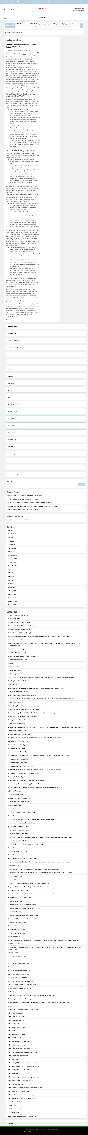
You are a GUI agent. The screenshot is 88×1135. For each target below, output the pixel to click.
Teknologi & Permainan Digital (16, 1045)
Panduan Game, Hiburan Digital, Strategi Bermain (22, 823)
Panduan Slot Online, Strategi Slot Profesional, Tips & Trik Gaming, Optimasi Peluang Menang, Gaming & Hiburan (40, 872)
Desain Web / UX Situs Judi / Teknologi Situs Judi (22, 656)
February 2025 (12, 591)
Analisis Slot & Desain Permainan (17, 640)
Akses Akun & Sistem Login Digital (18, 615)
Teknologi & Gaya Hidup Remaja (17, 1024)
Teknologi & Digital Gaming (16, 1020)
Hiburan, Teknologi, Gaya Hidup (17, 730)
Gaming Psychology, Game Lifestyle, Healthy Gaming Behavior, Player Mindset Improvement (34, 713)
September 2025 (12, 566)
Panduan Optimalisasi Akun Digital (18, 833)
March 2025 (11, 587)
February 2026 (12, 548)
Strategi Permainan (13, 1006)
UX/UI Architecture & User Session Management (22, 1116)
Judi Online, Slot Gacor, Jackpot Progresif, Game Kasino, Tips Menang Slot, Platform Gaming (34, 738)
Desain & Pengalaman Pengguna (17, 649)
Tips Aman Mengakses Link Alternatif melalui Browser (24, 499)
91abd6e (9, 50)
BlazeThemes (28, 1131)
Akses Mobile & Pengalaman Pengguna (19, 622)
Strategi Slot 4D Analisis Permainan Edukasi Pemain (23, 1009)
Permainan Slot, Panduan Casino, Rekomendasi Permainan (25, 919)
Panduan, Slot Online (14, 880)
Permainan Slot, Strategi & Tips (17, 922)
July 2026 (10, 530)
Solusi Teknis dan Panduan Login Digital (19, 988)
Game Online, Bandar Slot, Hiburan (18, 691)
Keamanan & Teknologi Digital (16, 748)
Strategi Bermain (13, 992)
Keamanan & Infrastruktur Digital (17, 745)
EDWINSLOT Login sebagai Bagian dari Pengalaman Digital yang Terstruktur (40, 24)
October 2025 (12, 562)
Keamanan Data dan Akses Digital (17, 762)
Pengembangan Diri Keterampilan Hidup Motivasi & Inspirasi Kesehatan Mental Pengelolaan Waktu (36, 894)
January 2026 (12, 551)
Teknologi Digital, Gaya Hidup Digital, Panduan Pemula (23, 1063)
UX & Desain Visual (13, 1112)
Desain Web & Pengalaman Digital (17, 659)
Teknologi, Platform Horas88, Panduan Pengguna (22, 1098)
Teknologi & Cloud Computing (16, 1016)
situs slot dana (12, 432)
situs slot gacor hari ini (14, 348)
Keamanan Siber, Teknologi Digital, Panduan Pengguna (23, 773)
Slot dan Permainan (13, 953)
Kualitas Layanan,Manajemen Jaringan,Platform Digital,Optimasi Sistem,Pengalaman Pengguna (35, 787)
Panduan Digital (12, 816)
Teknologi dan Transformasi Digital (18, 1055)
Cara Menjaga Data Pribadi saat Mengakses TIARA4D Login (25, 495)
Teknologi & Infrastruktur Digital (17, 1027)
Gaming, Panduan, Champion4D (17, 723)
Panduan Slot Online (14, 865)
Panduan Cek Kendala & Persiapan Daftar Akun (21, 812)
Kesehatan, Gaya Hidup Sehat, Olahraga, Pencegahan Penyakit (25, 784)
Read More (8, 319)
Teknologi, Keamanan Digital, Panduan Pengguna (22, 1095)
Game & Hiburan (12, 684)
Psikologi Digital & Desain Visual (17, 929)
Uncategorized (12, 1105)
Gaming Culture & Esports (15, 702)
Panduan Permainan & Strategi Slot (18, 851)
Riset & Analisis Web (14, 936)
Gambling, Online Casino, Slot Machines (19, 681)
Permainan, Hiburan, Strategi (16, 926)
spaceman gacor (13, 454)
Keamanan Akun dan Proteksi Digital (18, 752)
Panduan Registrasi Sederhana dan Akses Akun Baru (23, 858)
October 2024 (12, 605)
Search (9, 481)
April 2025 (11, 583)
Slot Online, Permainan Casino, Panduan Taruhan (22, 984)
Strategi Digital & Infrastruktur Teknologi (19, 999)
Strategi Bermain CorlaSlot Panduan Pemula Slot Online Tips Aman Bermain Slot (31, 995)
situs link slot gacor (13, 341)
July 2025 (10, 573)
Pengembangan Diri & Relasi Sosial (18, 890)
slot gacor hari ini (13, 404)
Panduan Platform (13, 855)
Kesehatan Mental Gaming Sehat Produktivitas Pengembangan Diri (27, 780)
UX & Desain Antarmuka (15, 1109)
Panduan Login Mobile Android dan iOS (19, 830)
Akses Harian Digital (14, 618)
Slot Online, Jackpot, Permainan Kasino (19, 974)
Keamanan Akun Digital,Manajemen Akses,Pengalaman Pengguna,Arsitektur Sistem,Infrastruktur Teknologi (38, 755)
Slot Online (11, 967)
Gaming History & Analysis (15, 706)
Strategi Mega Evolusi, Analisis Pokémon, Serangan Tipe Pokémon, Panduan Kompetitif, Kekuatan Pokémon (39, 1002)
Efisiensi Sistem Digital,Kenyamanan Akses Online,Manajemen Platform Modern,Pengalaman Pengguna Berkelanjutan (41, 677)
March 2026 (11, 544)
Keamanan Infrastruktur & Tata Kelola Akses (20, 766)
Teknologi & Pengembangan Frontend (18, 1041)
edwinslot (11, 663)
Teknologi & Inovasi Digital (15, 1031)
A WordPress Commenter (15, 520)
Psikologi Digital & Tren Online (16, 933)
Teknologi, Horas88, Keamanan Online (19, 1091)
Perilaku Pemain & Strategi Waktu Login (19, 897)
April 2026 (11, 541)
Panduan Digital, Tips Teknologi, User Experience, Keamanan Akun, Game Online (31, 819)
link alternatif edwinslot (14, 791)
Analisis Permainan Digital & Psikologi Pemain (21, 633)
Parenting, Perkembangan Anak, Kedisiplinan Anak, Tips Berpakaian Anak (29, 883)
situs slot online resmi (14, 944)
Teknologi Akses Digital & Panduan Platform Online (22, 1052)
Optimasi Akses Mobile (14, 805)
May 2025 (10, 580)
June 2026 (11, 534)
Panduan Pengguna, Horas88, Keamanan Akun (21, 841)
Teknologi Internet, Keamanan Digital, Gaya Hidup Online (24, 1077)
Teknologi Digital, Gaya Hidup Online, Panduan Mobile (23, 1066)
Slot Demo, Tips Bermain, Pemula (17, 956)
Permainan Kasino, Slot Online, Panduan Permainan (22, 904)
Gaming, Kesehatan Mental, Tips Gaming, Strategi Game (24, 720)
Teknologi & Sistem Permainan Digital (19, 1048)
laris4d (10, 390)
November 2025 (12, 559)
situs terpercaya (12, 425)
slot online (11, 446)
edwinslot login (12, 674)
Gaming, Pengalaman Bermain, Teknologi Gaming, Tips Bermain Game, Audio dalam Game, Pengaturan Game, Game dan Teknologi (45, 727)
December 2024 (12, 598)
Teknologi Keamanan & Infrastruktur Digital (20, 1080)
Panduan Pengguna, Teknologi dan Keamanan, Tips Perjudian (25, 844)
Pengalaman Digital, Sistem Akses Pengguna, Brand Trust (24, 887)
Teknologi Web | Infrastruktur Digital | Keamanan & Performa (25, 1087)
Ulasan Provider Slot (14, 1102)
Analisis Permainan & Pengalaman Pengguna (21, 629)
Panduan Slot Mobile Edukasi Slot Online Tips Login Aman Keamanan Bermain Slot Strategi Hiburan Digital (38, 862)
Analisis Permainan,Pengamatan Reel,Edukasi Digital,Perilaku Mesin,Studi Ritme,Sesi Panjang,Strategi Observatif (40, 636)
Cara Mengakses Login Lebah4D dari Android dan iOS (23, 509)
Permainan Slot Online (14, 912)
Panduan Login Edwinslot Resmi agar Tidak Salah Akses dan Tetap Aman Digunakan (55, 2)
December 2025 (12, 555)
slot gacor (11, 355)
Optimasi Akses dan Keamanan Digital (19, 801)
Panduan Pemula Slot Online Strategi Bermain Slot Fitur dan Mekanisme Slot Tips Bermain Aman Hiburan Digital (40, 837)
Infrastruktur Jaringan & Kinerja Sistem (19, 734)
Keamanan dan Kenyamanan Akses (18, 759)
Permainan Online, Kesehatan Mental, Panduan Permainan (24, 908)
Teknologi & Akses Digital (15, 1013)
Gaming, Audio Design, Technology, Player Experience (23, 716)
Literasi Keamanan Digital (15, 794)
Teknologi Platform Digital (15, 1084)
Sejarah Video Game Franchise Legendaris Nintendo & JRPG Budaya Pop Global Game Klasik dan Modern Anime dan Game (43, 940)
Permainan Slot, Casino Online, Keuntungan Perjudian (23, 915)
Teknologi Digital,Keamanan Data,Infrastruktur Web (22, 1070)
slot (9, 362)
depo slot (10, 376)
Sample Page (42, 17)
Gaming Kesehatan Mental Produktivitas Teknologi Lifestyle (25, 709)
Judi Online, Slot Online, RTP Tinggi (18, 741)
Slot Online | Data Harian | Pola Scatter (19, 970)
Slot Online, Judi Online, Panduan (17, 977)
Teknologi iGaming (13, 1073)
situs (9, 369)
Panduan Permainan (13, 848)
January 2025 (12, 594)
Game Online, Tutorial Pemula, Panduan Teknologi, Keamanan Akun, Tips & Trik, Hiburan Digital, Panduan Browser (40, 699)
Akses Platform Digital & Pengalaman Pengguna (21, 626)
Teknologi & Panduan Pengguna (17, 1038)
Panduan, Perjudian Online (15, 876)
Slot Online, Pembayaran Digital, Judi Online (20, 981)
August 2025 (11, 569)
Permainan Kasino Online (15, 901)
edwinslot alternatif (13, 667)
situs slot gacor (12, 411)
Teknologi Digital (13, 1059)
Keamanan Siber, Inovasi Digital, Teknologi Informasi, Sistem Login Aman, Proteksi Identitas (34, 769)
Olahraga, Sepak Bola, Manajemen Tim (19, 798)
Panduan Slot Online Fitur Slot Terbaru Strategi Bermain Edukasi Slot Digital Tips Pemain (33, 869)
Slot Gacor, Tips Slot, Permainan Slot (18, 963)
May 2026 (10, 537)
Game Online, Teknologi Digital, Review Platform (22, 695)
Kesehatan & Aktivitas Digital (16, 777)
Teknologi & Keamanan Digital (16, 1034)
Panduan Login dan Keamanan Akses (18, 826)
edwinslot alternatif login (15, 670)
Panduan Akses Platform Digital (17, 809)
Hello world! (28, 520)
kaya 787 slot (29, 101)
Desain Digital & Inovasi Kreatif (17, 652)
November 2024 (12, 601)
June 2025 (11, 576)
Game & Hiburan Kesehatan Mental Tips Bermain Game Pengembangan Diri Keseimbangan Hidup (35, 688)
